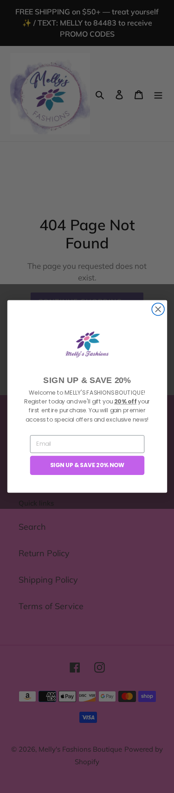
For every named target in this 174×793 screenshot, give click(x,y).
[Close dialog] (158, 309)
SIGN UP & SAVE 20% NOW (87, 465)
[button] (86, 344)
